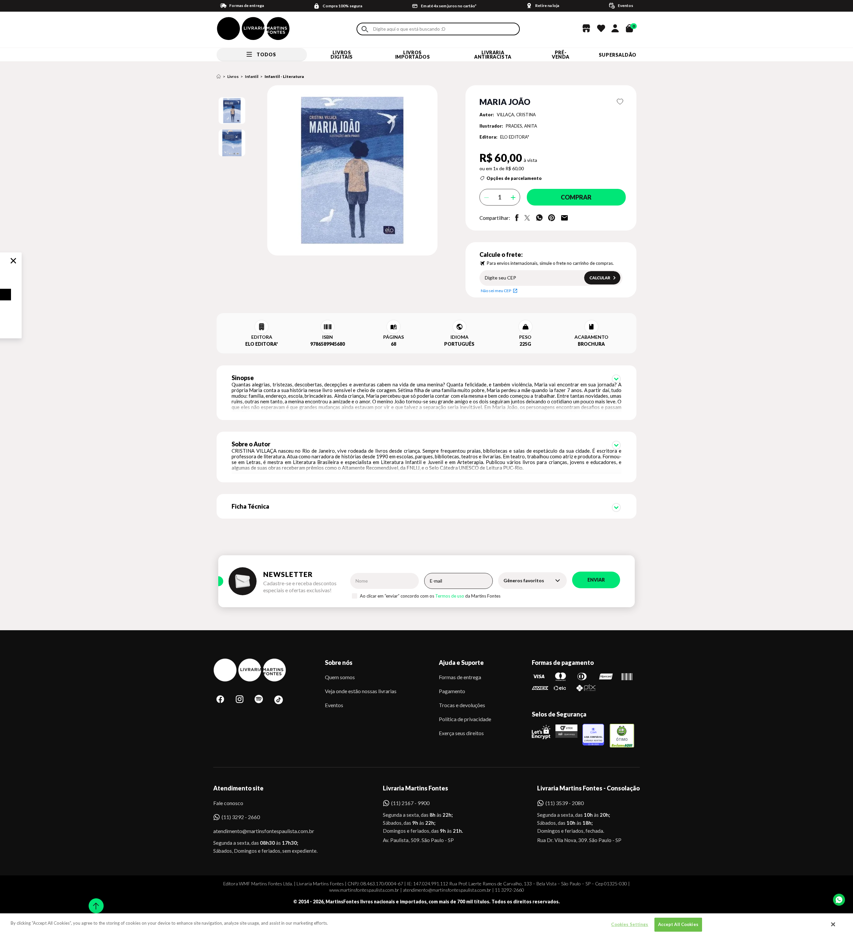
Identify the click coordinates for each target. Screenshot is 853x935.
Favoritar (620, 102)
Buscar (365, 29)
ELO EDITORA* (514, 137)
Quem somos (340, 677)
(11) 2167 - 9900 (410, 803)
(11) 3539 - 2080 (564, 803)
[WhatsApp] (839, 900)
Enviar (596, 580)
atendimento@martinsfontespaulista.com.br (257, 831)
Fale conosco (228, 803)
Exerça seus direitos (461, 733)
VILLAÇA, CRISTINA (516, 114)
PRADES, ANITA (521, 126)
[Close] (833, 924)
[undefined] (328, 170)
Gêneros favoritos (523, 580)
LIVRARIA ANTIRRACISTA (492, 54)
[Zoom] (232, 110)
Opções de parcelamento (514, 178)
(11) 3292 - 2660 (241, 817)
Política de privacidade (465, 719)
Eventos (334, 705)
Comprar (576, 197)
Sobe (94, 901)
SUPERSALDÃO (617, 55)
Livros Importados (412, 54)
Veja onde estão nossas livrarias (361, 691)
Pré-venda (560, 54)
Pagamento (452, 691)
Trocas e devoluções (462, 705)
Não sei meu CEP (496, 290)
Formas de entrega (460, 677)
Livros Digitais (342, 54)
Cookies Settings (629, 924)
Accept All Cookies (678, 924)
